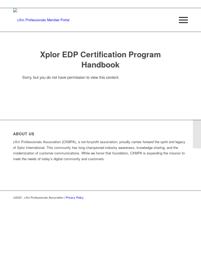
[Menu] (181, 20)
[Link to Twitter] (176, 197)
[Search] (168, 20)
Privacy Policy (75, 197)
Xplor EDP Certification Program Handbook (100, 59)
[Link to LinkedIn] (184, 197)
